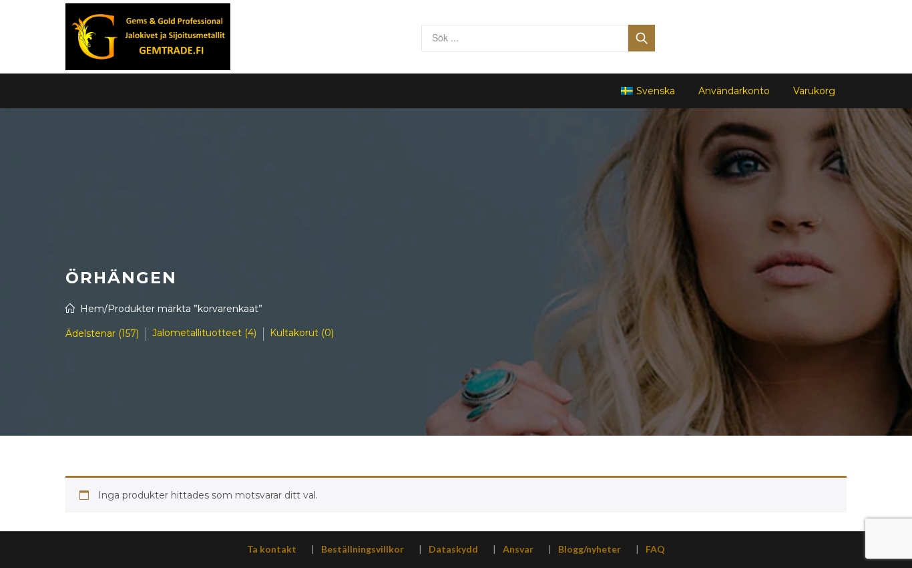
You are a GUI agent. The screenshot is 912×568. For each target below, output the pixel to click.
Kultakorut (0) (302, 333)
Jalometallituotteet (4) (204, 333)
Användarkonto (734, 91)
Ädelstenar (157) (102, 333)
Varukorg (814, 91)
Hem (92, 309)
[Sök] (641, 38)
